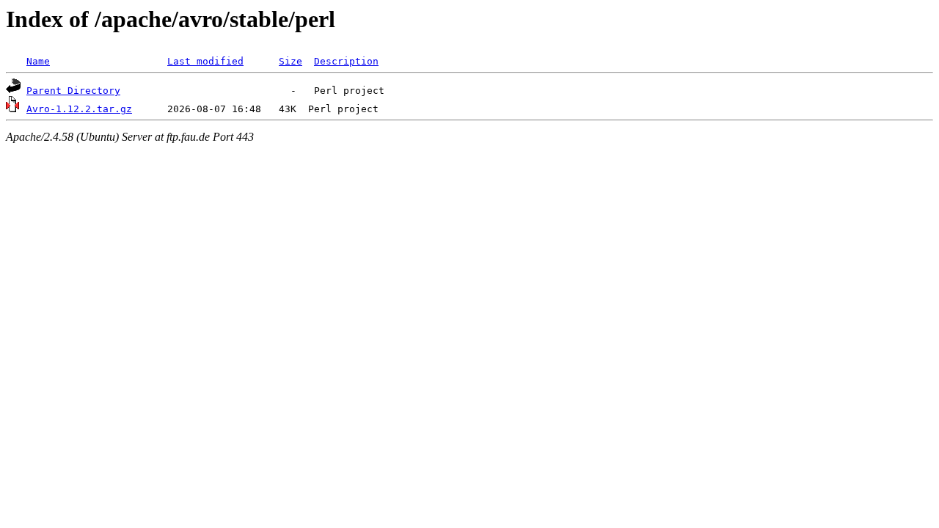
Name (38, 61)
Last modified (205, 61)
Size (290, 61)
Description (346, 61)
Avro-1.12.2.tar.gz (79, 108)
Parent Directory (73, 90)
